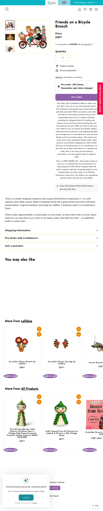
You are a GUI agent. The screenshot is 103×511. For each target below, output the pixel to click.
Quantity (60, 51)
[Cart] (90, 9)
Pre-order (76, 97)
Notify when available (100, 98)
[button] (76, 44)
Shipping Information (18, 230)
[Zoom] (33, 36)
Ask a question (14, 246)
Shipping (59, 77)
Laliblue (26, 321)
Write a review (51, 488)
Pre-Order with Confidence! (21, 238)
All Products (29, 388)
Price (58, 33)
